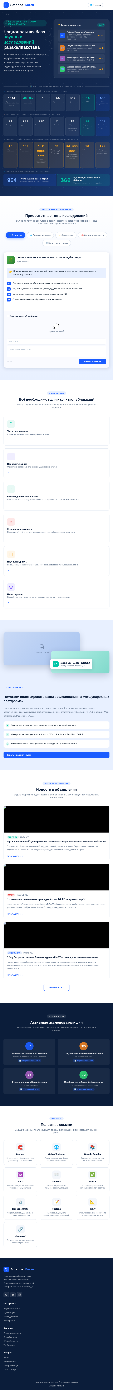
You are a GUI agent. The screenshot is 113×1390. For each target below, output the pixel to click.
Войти (6, 1357)
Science (22, 5)
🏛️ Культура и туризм (56, 243)
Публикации (9, 1312)
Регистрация (10, 1361)
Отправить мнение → (92, 361)
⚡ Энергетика (66, 235)
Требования (9, 1345)
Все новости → (56, 987)
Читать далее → (15, 856)
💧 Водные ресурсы (40, 235)
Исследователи (11, 1316)
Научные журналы (12, 1308)
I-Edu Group (10, 1369)
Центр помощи (11, 1365)
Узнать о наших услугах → (20, 754)
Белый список (10, 1337)
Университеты (10, 1320)
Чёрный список (11, 1341)
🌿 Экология (15, 235)
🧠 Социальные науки (92, 235)
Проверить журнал (12, 1333)
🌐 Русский (95, 5)
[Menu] (106, 5)
